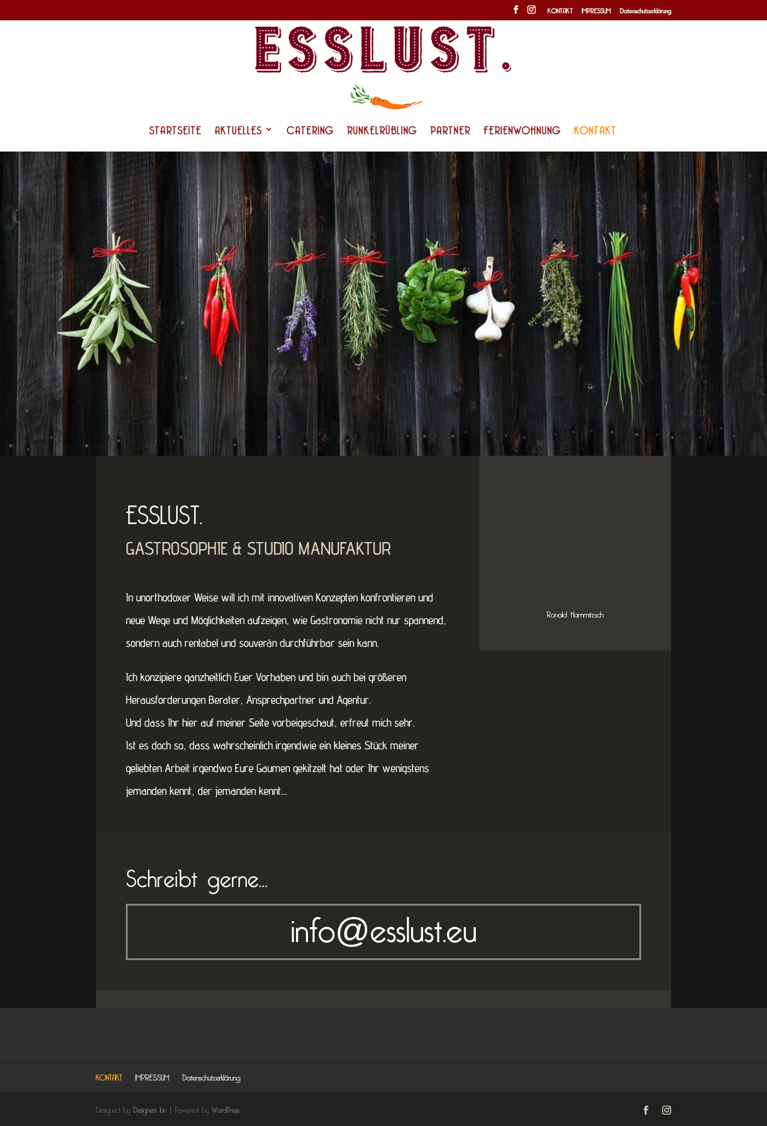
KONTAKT (560, 10)
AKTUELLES (238, 132)
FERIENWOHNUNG (522, 132)
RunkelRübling (382, 132)
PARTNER (450, 132)
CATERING (310, 132)
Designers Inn (150, 1108)
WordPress (225, 1108)
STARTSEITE (175, 132)
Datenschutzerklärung (645, 10)
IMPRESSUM (596, 10)
